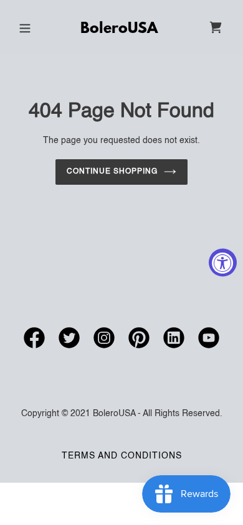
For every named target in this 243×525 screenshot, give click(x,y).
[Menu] (25, 27)
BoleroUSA (119, 29)
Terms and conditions (122, 456)
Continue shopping (112, 171)
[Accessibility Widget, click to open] (223, 263)
